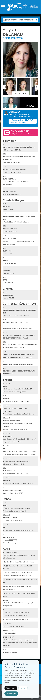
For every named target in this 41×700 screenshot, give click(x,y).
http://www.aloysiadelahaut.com (23, 134)
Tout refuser (10, 688)
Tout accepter (11, 694)
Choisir (23, 688)
